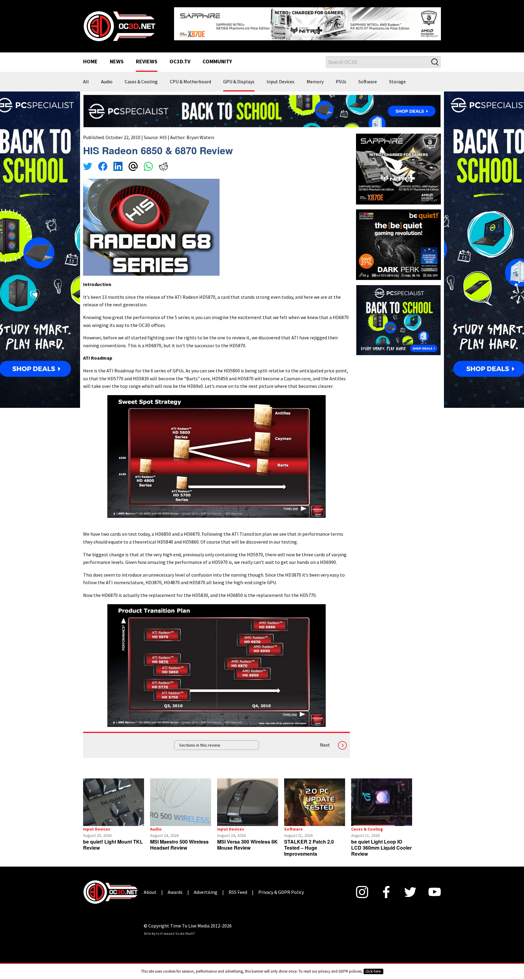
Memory (315, 82)
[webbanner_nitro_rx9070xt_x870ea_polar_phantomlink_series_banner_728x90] (307, 23)
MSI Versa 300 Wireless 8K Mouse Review (247, 844)
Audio (107, 82)
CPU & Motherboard (190, 82)
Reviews (146, 62)
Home (90, 62)
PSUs (341, 82)
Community (217, 62)
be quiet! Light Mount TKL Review (113, 844)
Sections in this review (199, 745)
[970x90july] (262, 110)
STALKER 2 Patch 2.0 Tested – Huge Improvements (309, 847)
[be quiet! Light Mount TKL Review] (113, 802)
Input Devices (280, 82)
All (86, 82)
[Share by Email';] (133, 167)
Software (367, 82)
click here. (373, 971)
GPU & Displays (238, 82)
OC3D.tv (180, 62)
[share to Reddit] (163, 167)
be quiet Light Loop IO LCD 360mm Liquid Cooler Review (381, 847)
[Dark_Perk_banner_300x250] (398, 244)
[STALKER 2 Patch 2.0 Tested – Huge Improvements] (314, 802)
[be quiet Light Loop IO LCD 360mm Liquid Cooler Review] (381, 802)
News (117, 62)
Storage (397, 82)
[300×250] (398, 319)
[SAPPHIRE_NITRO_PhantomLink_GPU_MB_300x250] (398, 168)
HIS (163, 137)
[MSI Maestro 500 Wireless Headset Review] (180, 802)
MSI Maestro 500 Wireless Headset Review (179, 844)
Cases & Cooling (141, 82)
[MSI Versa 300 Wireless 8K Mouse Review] (247, 802)
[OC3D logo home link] (119, 25)
